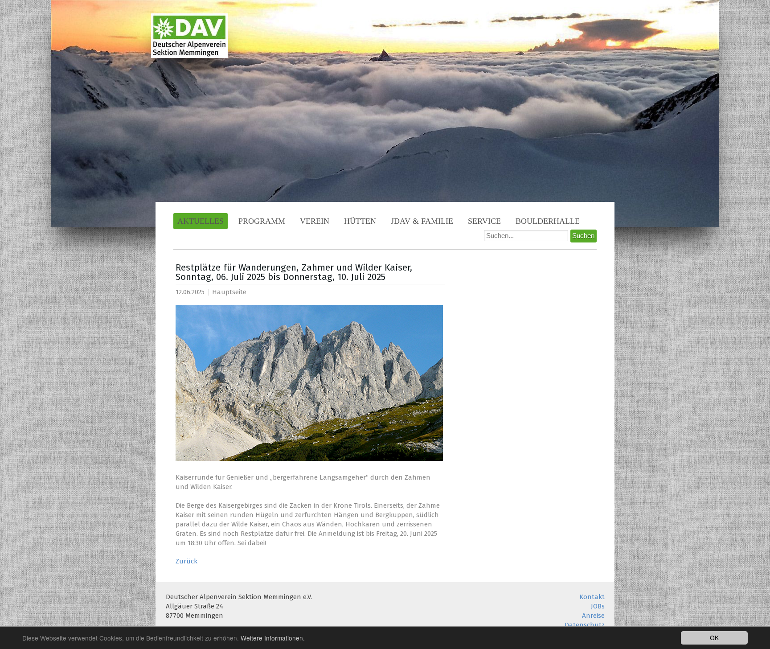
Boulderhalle (548, 221)
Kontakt (592, 597)
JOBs (598, 606)
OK (714, 637)
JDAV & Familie (422, 221)
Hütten (360, 221)
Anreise (593, 616)
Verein (314, 221)
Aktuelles (200, 221)
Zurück (186, 561)
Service (484, 221)
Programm (261, 221)
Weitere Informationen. (273, 637)
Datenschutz (585, 625)
